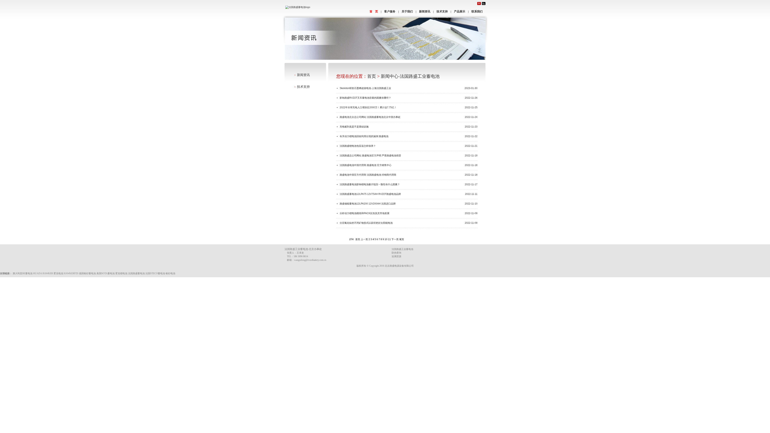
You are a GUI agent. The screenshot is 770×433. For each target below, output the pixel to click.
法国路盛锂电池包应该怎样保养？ (358, 146)
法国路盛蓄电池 (136, 273)
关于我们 (407, 11)
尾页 (401, 239)
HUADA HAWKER (43, 273)
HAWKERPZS (71, 273)
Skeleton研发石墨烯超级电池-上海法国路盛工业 (365, 88)
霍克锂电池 (121, 273)
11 (389, 239)
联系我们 (477, 11)
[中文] (479, 3)
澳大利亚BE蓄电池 (22, 273)
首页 (371, 76)
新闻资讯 (424, 11)
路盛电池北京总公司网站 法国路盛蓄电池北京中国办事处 (370, 117)
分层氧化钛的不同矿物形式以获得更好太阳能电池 (366, 223)
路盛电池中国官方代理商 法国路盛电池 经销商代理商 (368, 174)
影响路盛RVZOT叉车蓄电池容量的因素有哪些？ (365, 97)
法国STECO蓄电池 (155, 273)
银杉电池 (170, 273)
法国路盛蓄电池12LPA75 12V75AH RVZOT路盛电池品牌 (370, 194)
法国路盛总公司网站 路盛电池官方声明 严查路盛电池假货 (370, 155)
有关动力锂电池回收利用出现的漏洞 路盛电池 (364, 136)
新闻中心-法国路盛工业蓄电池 (410, 76)
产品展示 (459, 11)
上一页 (364, 239)
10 (386, 239)
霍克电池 (58, 273)
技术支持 (442, 11)
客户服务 (389, 11)
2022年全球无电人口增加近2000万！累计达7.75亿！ (368, 107)
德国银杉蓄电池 (87, 273)
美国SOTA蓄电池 (105, 273)
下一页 (395, 239)
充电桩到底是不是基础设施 (354, 126)
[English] (483, 3)
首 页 (374, 11)
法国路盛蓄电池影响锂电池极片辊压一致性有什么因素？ (370, 184)
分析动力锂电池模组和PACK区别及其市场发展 (364, 213)
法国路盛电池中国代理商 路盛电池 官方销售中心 (365, 165)
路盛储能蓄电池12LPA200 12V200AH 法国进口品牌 (368, 203)
